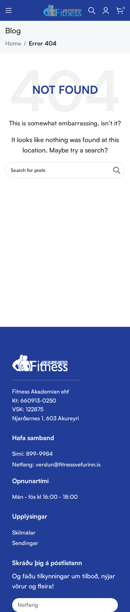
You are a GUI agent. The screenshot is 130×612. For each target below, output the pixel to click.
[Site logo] (62, 9)
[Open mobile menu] (9, 10)
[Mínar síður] (106, 10)
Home (13, 43)
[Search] (92, 10)
